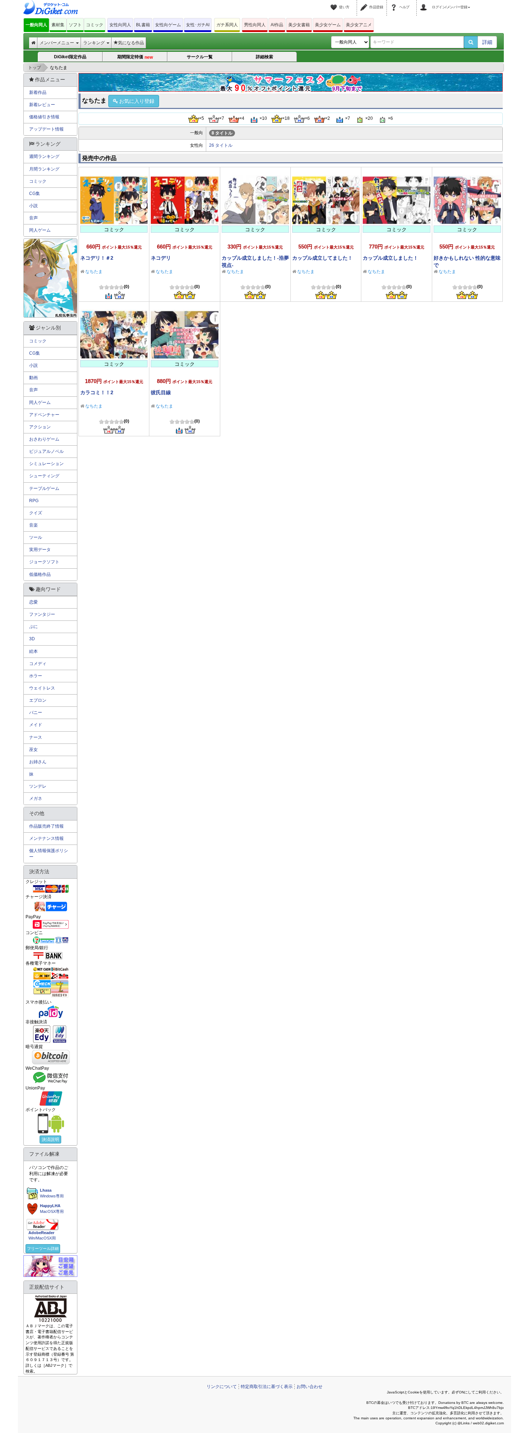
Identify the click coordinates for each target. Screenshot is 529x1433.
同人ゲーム (40, 230)
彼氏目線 (161, 392)
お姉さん (37, 761)
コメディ (37, 663)
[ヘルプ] (395, 2)
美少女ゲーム (328, 24)
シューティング (44, 475)
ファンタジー (42, 614)
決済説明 (50, 1139)
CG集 (34, 193)
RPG (34, 500)
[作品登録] (365, 2)
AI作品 (277, 24)
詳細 (487, 42)
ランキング (94, 42)
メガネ (35, 798)
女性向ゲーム (168, 24)
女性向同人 (120, 24)
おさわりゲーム (44, 439)
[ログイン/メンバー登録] (425, 2)
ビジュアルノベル (46, 451)
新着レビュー (42, 104)
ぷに (33, 626)
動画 (33, 377)
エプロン (37, 700)
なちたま (94, 271)
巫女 (33, 749)
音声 (33, 217)
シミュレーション (46, 463)
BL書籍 (143, 24)
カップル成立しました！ (390, 258)
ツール (35, 537)
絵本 (33, 651)
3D (32, 638)
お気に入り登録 (136, 101)
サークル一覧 (200, 56)
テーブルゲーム (44, 488)
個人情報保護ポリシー (48, 853)
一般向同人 (36, 24)
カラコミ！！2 (96, 392)
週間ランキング (44, 156)
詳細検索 (264, 56)
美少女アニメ (359, 24)
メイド (35, 724)
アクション (40, 426)
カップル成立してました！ (322, 258)
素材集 (57, 24)
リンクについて (222, 1386)
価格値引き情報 (44, 116)
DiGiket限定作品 (70, 56)
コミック (94, 24)
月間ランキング (44, 169)
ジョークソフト (44, 561)
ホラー (35, 675)
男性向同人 (255, 24)
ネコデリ (161, 258)
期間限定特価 (135, 57)
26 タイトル (220, 145)
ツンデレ (37, 786)
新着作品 (37, 92)
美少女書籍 (299, 24)
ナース (35, 737)
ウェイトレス (42, 688)
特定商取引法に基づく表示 (267, 1386)
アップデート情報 (46, 129)
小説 (33, 205)
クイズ (35, 512)
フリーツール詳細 (43, 1248)
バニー (35, 712)
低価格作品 (40, 574)
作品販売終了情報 (46, 826)
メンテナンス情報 (46, 838)
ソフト (75, 24)
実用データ (40, 549)
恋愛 (33, 602)
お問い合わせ (309, 1386)
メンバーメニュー (57, 42)
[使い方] (335, 2)
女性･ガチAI (197, 24)
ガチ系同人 (227, 24)
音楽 (33, 525)
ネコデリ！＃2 (96, 258)
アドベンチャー (44, 414)
